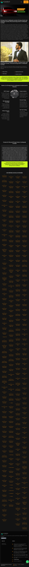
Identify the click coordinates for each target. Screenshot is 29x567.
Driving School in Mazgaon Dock (18, 285)
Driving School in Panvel (18, 494)
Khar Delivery (11, 454)
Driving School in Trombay (24, 408)
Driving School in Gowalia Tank (11, 266)
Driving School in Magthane (18, 197)
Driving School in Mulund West (18, 325)
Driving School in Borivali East (4, 397)
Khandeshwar (11, 493)
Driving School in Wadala (24, 493)
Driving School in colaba (18, 459)
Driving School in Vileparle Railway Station (24, 467)
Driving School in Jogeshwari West (11, 399)
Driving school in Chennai (10, 164)
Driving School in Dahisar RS (4, 520)
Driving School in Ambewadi (4, 264)
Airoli (5, 259)
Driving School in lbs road (11, 286)
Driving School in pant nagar (11, 306)
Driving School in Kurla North (11, 482)
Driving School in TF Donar (24, 379)
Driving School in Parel (18, 499)
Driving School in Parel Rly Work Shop (18, 509)
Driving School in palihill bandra (18, 409)
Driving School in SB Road (24, 280)
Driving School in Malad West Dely (18, 236)
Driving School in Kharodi (11, 459)
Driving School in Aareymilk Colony (4, 240)
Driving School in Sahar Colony (24, 241)
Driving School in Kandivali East (11, 422)
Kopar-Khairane (11, 467)
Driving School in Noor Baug (18, 394)
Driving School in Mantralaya (18, 251)
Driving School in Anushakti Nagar (4, 289)
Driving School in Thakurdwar (24, 384)
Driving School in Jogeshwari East (11, 394)
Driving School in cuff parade (18, 434)
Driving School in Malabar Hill (18, 221)
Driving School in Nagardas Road (18, 334)
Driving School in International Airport (11, 380)
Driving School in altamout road (11, 321)
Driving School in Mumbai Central (18, 330)
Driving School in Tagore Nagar (24, 354)
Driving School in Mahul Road (18, 217)
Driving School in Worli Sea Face (24, 528)
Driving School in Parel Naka (18, 504)
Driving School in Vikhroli (24, 457)
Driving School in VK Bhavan (24, 483)
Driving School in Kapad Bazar (11, 442)
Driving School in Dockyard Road (11, 212)
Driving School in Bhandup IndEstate (4, 362)
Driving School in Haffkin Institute (11, 340)
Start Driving (26, 2)
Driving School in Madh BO (18, 187)
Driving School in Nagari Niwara (18, 339)
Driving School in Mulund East (18, 320)
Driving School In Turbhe (24, 418)
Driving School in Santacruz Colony (24, 266)
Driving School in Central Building (4, 417)
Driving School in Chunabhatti (4, 476)
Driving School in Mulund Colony (18, 310)
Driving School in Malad (18, 226)
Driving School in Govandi (11, 261)
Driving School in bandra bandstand (4, 181)
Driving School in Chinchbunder (4, 466)
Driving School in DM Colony (11, 207)
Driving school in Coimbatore (14, 165)
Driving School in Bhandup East (4, 357)
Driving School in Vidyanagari (24, 448)
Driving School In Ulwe (24, 428)
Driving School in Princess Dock (24, 177)
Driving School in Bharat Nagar (4, 372)
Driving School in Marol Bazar (18, 261)
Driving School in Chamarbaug (4, 432)
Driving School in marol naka (4, 211)
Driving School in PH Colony (18, 515)
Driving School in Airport (4, 256)
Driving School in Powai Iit (18, 519)
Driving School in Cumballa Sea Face (4, 501)
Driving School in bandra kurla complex (11, 271)
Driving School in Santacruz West (24, 276)
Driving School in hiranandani (4, 201)
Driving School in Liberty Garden (11, 505)
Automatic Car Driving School (17, 162)
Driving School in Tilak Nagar (24, 393)
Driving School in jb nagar (4, 235)
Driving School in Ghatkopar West (11, 231)
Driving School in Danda (11, 177)
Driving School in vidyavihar (11, 311)
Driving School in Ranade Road (24, 212)
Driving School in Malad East (18, 231)
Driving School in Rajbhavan (24, 202)
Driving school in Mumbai (9, 163)
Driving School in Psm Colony (24, 182)
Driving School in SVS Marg (24, 349)
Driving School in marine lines (18, 419)
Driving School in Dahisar (4, 515)
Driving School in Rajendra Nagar (24, 207)
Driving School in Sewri (24, 300)
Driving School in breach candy (18, 429)
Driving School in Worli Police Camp (24, 523)
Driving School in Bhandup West (4, 367)
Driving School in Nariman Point (18, 354)
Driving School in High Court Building (11, 360)
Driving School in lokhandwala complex (18, 444)
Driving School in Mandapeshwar (18, 241)
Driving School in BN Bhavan (4, 388)
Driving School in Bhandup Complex (4, 352)
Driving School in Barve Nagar (4, 329)
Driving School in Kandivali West (11, 432)
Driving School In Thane (24, 389)
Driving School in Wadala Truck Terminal (4, 250)
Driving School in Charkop (4, 437)
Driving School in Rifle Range (24, 231)
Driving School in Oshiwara (18, 484)
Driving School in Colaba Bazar (4, 491)
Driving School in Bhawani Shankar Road (4, 382)
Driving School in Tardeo (24, 374)
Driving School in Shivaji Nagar (24, 310)
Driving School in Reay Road (24, 226)
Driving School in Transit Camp (24, 403)
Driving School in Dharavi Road (11, 202)
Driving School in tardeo (18, 450)
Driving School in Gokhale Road (11, 241)
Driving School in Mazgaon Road (18, 290)
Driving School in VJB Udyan (24, 478)
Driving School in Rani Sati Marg (24, 217)
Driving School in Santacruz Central (24, 261)
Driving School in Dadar (4, 505)
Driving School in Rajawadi (24, 192)
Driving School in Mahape (18, 182)
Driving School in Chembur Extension (4, 456)
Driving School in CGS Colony (4, 422)
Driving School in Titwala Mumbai (4, 176)
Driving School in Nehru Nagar (18, 364)
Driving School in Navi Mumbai (18, 359)
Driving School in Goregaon (11, 246)
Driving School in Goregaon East (11, 251)
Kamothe (11, 487)
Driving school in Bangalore (19, 163)
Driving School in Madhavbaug (18, 192)
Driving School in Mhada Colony (18, 295)
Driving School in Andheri (4, 268)
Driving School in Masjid (18, 271)
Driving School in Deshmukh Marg (11, 192)
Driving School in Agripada (4, 245)
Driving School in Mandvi (18, 246)
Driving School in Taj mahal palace (24, 359)
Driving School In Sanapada (24, 256)
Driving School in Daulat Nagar (11, 182)
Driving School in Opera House (18, 474)
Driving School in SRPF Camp (24, 339)
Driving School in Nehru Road (18, 369)
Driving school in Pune (19, 164)
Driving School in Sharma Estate (24, 305)
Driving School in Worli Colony (24, 514)
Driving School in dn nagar (4, 206)
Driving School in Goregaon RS (11, 256)
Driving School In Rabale (24, 197)
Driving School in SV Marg (24, 344)
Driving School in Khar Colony (11, 451)
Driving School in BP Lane (4, 407)
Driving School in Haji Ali (11, 350)
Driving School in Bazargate (4, 333)
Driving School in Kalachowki (11, 407)
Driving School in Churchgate (4, 481)
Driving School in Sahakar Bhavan (24, 236)
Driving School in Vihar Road (24, 452)
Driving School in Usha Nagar (24, 423)
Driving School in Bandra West (4, 314)
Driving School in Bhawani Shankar (4, 377)
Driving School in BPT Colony (4, 412)
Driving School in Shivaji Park (24, 315)
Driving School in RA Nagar (24, 187)
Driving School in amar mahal (11, 291)
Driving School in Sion (24, 330)
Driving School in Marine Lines (18, 256)
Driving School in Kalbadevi (11, 412)
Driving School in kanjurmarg (11, 277)
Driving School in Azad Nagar (4, 304)
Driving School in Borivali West (4, 402)
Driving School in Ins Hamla (11, 375)
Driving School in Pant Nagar (18, 489)
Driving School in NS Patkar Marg (18, 399)
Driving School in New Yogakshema (17, 390)
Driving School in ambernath (4, 196)
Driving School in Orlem (18, 479)
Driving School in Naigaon (18, 349)
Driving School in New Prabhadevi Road (18, 384)
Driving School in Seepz (24, 295)
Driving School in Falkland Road (11, 221)
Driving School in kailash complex (11, 296)
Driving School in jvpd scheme (18, 404)
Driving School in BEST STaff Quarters (4, 346)
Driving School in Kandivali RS (11, 427)
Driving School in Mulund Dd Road (18, 315)
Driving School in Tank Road (24, 369)
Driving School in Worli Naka (24, 518)
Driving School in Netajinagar (18, 374)
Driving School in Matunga (18, 276)
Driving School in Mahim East (18, 212)
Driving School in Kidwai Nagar (11, 472)
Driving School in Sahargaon (24, 246)
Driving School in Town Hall (24, 398)
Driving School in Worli (24, 509)
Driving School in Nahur (18, 344)
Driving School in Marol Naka (18, 266)
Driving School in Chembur (4, 451)
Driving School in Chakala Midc (4, 427)
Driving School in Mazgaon (18, 280)
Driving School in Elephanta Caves (11, 217)
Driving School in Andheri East (4, 273)
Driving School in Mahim (18, 202)
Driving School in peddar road (11, 326)
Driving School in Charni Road (4, 442)
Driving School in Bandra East (4, 309)
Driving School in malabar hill (11, 316)
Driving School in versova (4, 230)
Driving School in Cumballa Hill (4, 496)
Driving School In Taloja (24, 364)
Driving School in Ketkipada (11, 446)
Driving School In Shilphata (24, 320)
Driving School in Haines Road (11, 345)
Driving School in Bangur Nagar (4, 319)
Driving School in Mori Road (18, 300)
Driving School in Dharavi (11, 197)
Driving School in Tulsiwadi (24, 413)
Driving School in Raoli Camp (24, 221)
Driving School (8, 162)
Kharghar (11, 496)
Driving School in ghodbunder (4, 191)
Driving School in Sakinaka (24, 251)
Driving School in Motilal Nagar (18, 305)
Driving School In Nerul (18, 379)
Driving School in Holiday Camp (11, 370)
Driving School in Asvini (4, 294)
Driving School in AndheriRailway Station (4, 279)
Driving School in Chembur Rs (4, 461)
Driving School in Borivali (4, 392)
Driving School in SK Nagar (24, 334)
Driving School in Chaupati (4, 446)
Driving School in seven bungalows (18, 424)
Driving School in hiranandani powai (11, 331)
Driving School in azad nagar (4, 225)
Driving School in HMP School (11, 365)
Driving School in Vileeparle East (24, 462)
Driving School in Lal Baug (11, 501)
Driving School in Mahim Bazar (18, 207)
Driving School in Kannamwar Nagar (11, 437)
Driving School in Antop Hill (4, 284)
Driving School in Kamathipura (11, 417)
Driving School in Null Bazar (18, 469)
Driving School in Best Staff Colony (4, 341)
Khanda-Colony (11, 490)
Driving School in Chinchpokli (4, 471)
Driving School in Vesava (24, 443)
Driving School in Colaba (4, 486)
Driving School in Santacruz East (24, 271)
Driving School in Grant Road (11, 336)
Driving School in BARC (4, 324)
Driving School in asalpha (4, 220)
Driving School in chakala (11, 301)
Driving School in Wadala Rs (24, 498)
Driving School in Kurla (11, 477)
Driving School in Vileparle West (24, 473)
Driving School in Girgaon (11, 236)
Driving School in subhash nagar (11, 281)
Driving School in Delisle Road (11, 187)
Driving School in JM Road (11, 390)
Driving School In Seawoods (24, 285)
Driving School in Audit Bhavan (4, 299)
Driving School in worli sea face (18, 414)
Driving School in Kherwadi (11, 464)
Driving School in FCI (11, 226)
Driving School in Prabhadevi (18, 524)
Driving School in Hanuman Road (11, 355)
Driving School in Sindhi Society (24, 325)
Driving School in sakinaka (4, 216)
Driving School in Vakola (24, 433)
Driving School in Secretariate (24, 290)
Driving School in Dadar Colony (4, 510)
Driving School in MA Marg (18, 177)
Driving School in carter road (4, 186)
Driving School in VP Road (24, 488)
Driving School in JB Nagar (11, 385)
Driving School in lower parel (18, 439)
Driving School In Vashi (24, 438)
